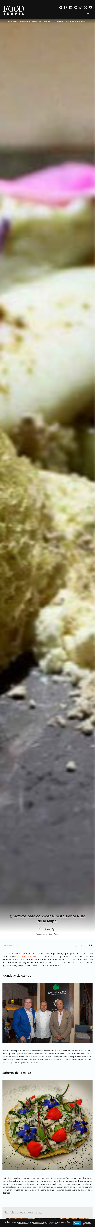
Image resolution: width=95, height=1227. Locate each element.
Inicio (6, 21)
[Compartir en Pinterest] (92, 946)
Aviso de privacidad (87, 1223)
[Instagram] (65, 8)
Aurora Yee (50, 929)
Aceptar (77, 1223)
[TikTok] (80, 8)
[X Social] (85, 8)
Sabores (13, 21)
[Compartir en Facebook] (89, 946)
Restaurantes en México (27, 21)
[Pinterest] (75, 8)
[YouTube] (90, 8)
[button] (88, 13)
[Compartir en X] (87, 946)
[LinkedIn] (70, 8)
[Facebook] (60, 8)
